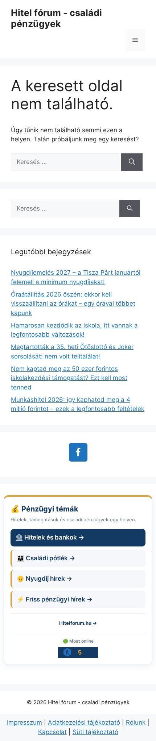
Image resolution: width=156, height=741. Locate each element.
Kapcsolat (52, 732)
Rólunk (135, 722)
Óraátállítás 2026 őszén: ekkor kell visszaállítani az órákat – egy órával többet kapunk (73, 304)
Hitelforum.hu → (78, 623)
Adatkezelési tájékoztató (84, 722)
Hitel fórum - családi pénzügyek (56, 18)
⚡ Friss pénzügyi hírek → (55, 599)
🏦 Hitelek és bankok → (49, 537)
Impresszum (24, 722)
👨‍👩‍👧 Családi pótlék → (46, 558)
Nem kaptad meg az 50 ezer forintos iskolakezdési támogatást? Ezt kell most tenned (69, 378)
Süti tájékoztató (95, 732)
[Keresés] (132, 162)
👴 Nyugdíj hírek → (44, 578)
